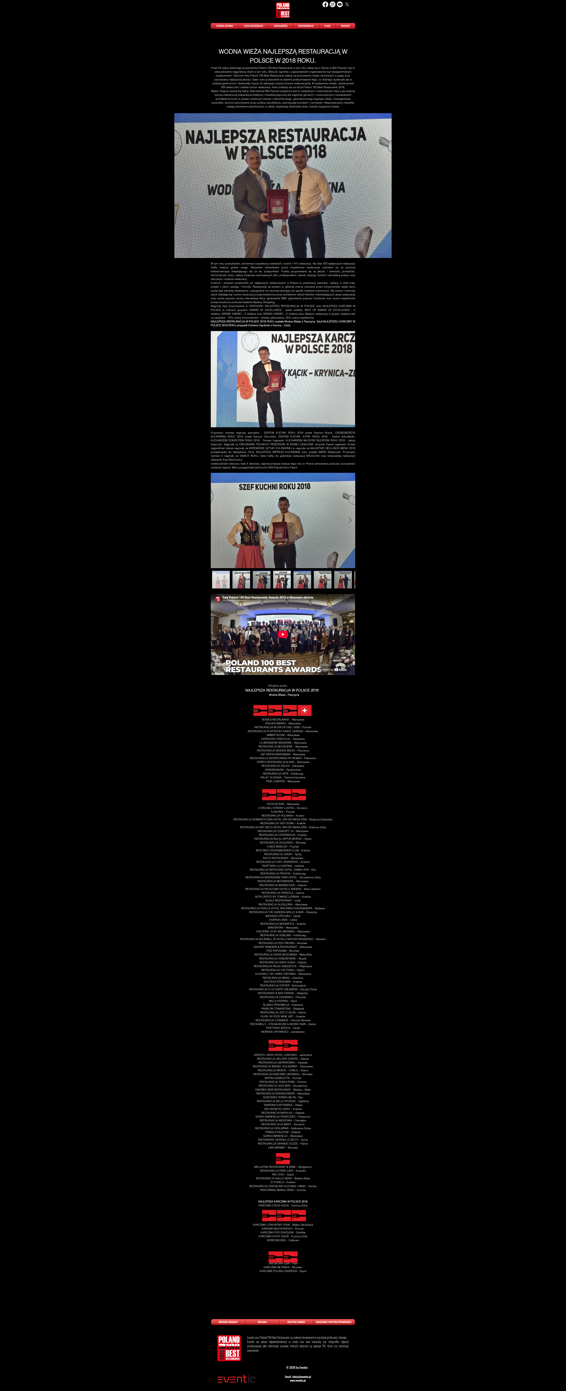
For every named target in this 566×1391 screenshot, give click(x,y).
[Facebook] (325, 4)
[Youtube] (340, 4)
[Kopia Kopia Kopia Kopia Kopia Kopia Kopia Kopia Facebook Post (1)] (347, 4)
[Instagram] (332, 4)
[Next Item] (350, 520)
